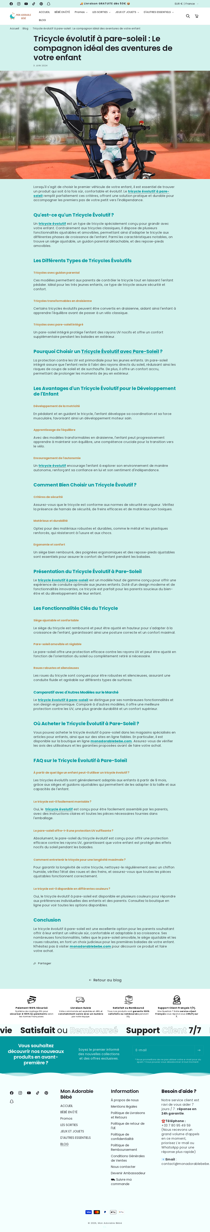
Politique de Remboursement (124, 1147)
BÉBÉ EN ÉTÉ (69, 1112)
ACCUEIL (66, 1106)
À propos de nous (125, 1100)
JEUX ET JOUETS (72, 1131)
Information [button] (125, 1091)
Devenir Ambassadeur (128, 1173)
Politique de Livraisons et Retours (128, 1115)
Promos (66, 1118)
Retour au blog (107, 980)
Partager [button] (44, 963)
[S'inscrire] (199, 1050)
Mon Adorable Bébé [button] (76, 1094)
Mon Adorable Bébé (110, 1223)
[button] (81, 12)
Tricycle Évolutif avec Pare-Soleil (120, 351)
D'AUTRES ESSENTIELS (75, 1138)
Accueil (14, 28)
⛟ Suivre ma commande (121, 1181)
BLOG (64, 1144)
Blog (25, 28)
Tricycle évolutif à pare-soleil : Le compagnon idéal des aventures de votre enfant (86, 28)
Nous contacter (123, 1167)
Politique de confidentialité (122, 1136)
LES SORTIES (69, 1125)
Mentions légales (124, 1106)
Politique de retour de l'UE (128, 1125)
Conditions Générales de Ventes (128, 1158)
